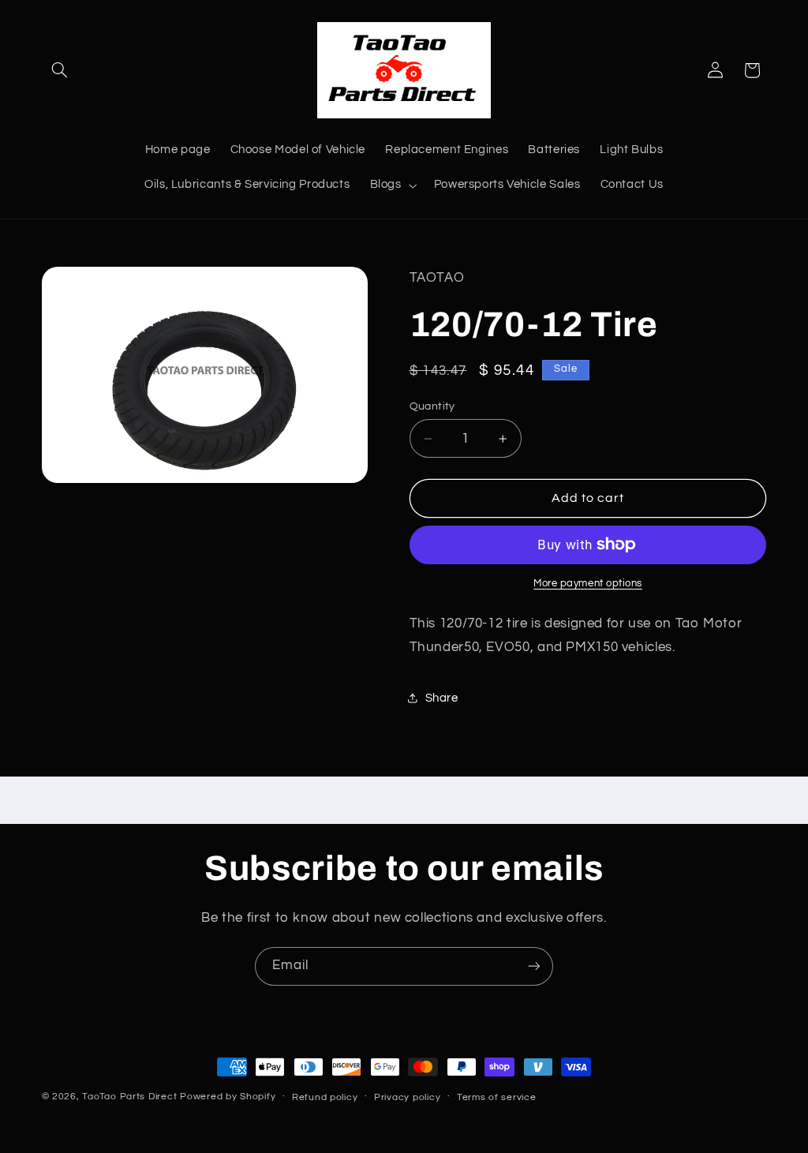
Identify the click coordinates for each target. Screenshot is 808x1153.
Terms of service (497, 1097)
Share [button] (441, 698)
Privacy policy (407, 1097)
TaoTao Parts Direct (129, 1096)
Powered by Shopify (227, 1096)
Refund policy (325, 1097)
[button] (60, 70)
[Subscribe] (534, 966)
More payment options (587, 583)
